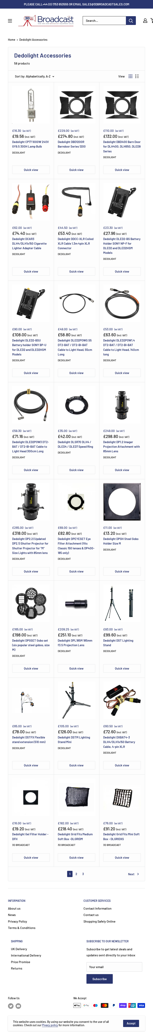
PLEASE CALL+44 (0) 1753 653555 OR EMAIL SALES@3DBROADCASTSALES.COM (76, 4)
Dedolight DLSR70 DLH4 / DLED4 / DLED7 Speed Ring (75, 444)
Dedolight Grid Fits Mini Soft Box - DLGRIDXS (121, 836)
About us (14, 908)
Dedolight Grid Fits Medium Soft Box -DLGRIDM (75, 836)
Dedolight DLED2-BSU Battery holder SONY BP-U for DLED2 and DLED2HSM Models (29, 347)
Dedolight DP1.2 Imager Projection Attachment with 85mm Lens (121, 446)
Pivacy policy (50, 1025)
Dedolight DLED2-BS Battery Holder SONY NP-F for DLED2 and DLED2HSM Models (121, 246)
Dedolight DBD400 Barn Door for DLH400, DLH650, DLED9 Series (122, 146)
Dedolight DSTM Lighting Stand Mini (74, 739)
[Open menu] (10, 20)
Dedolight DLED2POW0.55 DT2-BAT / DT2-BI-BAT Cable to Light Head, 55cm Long (75, 347)
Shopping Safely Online (99, 921)
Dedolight (18, 152)
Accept (131, 1023)
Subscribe (99, 979)
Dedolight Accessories (33, 39)
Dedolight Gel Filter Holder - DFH (30, 836)
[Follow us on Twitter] (11, 1006)
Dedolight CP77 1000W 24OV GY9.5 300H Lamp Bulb (30, 144)
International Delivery (26, 955)
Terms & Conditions (21, 928)
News (12, 915)
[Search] (131, 20)
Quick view (31, 170)
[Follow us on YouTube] (18, 1006)
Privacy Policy (17, 921)
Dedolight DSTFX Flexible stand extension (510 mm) (28, 739)
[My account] (145, 20)
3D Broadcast (21, 844)
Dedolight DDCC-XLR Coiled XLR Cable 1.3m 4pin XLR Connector (75, 243)
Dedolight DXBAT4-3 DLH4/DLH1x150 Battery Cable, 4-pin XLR (119, 741)
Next (131, 874)
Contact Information (97, 908)
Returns (16, 968)
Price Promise (20, 962)
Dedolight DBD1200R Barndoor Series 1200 (72, 144)
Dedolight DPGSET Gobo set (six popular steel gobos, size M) (31, 645)
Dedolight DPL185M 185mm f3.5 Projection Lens (75, 643)
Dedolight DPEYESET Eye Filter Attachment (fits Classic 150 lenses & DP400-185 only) (76, 546)
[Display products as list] (137, 76)
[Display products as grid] (130, 76)
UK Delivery (19, 949)
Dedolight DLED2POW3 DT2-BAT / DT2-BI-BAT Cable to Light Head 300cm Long (30, 446)
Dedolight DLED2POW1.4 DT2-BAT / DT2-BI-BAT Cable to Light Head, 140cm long (121, 347)
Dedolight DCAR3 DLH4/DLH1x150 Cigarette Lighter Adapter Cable (29, 243)
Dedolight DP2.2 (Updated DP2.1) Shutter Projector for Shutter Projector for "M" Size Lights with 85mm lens (30, 546)
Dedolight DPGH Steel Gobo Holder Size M (120, 541)
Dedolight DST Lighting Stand (118, 643)
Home (11, 39)
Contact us (91, 915)
